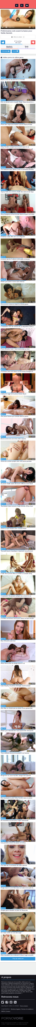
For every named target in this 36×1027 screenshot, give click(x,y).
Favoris (15, 51)
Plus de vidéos (17, 958)
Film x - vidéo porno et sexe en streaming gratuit (18, 4)
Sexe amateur (24, 1006)
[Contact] (11, 1002)
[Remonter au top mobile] (18, 969)
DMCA (3, 1011)
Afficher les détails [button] (17, 37)
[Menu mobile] (16, 5)
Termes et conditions (27, 1009)
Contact (8, 1011)
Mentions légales (15, 1009)
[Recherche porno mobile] (22, 5)
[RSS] (15, 1002)
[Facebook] (7, 1002)
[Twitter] (3, 1002)
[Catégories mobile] (27, 5)
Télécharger (5, 51)
